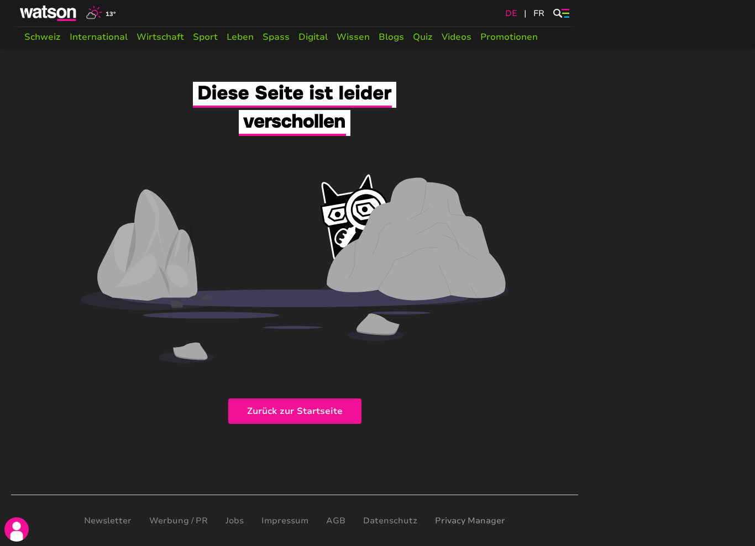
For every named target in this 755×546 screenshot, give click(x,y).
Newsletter (108, 520)
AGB (335, 520)
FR (538, 13)
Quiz (423, 37)
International (99, 37)
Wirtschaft (160, 37)
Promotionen (509, 37)
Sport (205, 37)
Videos (456, 37)
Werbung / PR (178, 520)
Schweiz (42, 37)
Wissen (353, 37)
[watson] (48, 13)
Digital (313, 37)
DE (511, 13)
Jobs (235, 520)
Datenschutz (390, 520)
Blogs (391, 37)
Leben (240, 37)
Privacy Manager (470, 520)
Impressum (284, 520)
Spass (276, 37)
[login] (16, 529)
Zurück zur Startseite (295, 411)
